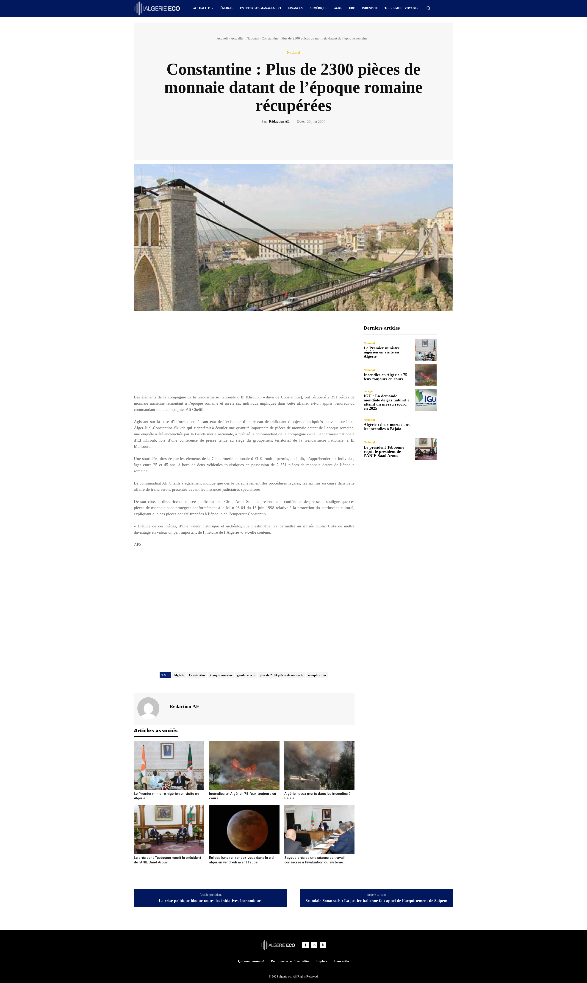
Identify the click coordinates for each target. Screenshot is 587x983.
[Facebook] (277, 139)
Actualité (237, 38)
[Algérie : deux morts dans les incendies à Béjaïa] (319, 765)
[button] (428, 8)
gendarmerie (246, 675)
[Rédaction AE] (151, 708)
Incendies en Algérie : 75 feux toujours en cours (385, 376)
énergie (368, 390)
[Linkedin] (314, 945)
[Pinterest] (298, 139)
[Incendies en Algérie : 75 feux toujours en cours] (244, 765)
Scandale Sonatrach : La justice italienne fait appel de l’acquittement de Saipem (376, 901)
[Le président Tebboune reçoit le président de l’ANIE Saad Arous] (169, 829)
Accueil (222, 38)
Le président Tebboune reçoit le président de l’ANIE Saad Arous (384, 451)
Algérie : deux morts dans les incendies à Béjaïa (387, 426)
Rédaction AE (279, 121)
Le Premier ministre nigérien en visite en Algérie (382, 352)
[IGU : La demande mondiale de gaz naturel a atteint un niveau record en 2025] (426, 400)
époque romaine (221, 675)
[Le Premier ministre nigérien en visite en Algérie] (169, 765)
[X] (288, 139)
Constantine (197, 675)
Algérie (179, 675)
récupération (317, 675)
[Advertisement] (244, 357)
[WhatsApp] (309, 139)
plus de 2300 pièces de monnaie (281, 675)
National (252, 38)
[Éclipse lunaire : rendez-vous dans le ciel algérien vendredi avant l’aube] (244, 829)
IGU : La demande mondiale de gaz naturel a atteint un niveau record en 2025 (387, 402)
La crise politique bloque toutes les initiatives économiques (210, 901)
